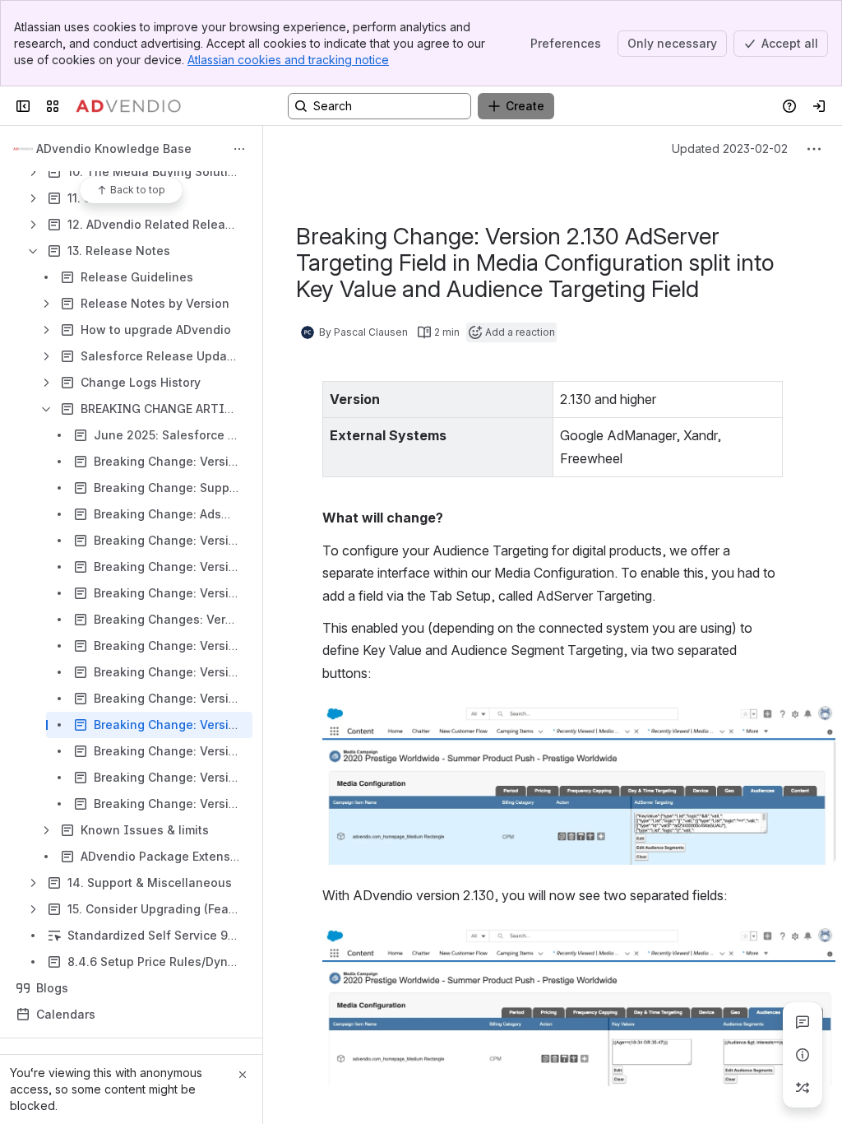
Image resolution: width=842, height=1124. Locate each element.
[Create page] (802, 1088)
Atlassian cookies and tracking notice (288, 60)
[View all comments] (802, 1022)
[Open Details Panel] (802, 1055)
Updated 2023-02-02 (730, 149)
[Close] (242, 1075)
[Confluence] (128, 106)
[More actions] (239, 149)
